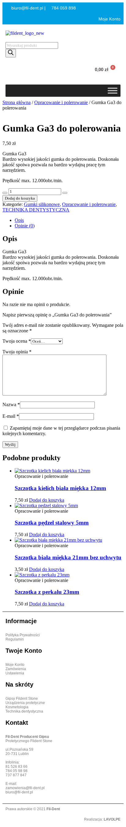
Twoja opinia (16, 351)
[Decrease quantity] (4, 193)
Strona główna (16, 102)
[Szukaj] (11, 53)
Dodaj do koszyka (20, 198)
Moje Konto (108, 18)
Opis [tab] (19, 220)
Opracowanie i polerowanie (61, 102)
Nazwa (11, 404)
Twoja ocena (16, 341)
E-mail (10, 416)
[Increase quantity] (64, 193)
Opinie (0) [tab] (25, 225)
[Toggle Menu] (112, 90)
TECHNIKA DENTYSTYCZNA (35, 209)
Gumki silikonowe (42, 204)
